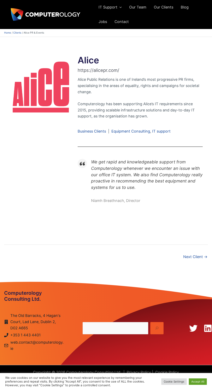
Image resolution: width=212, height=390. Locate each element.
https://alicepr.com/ (98, 70)
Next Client (195, 257)
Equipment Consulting (130, 131)
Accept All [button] (197, 381)
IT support (161, 131)
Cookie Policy (167, 372)
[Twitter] (193, 328)
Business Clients (92, 131)
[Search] (157, 328)
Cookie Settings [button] (174, 381)
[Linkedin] (208, 328)
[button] (119, 7)
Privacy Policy (139, 372)
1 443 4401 (31, 335)
